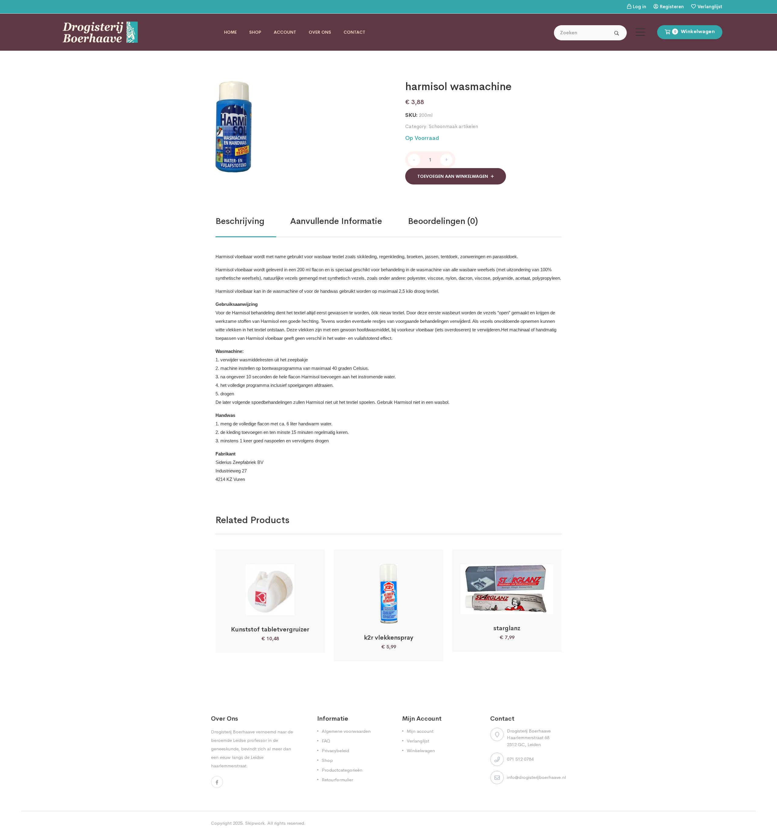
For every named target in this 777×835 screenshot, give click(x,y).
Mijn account (420, 731)
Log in (639, 6)
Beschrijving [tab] (239, 221)
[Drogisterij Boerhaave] (100, 32)
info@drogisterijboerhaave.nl (536, 777)
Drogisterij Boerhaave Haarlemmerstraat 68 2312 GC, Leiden (529, 737)
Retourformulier (337, 780)
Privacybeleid (335, 750)
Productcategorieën (342, 770)
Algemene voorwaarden (346, 731)
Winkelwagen (421, 750)
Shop (255, 32)
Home (230, 32)
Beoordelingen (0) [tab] (443, 221)
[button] (254, 608)
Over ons (320, 32)
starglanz (507, 628)
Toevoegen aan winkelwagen (452, 176)
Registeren (672, 6)
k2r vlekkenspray (388, 637)
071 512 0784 (520, 759)
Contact (354, 32)
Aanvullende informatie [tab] (336, 221)
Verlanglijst (709, 6)
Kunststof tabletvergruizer (270, 629)
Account (285, 32)
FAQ (326, 741)
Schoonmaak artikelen (453, 126)
